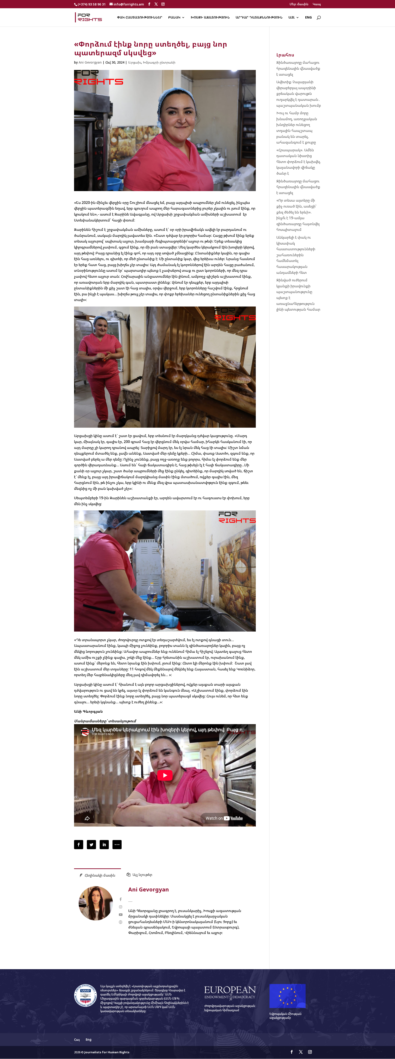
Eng (308, 17)
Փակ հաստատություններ (139, 17)
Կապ (317, 4)
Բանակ (174, 17)
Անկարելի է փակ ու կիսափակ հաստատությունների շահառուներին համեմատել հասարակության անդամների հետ (295, 255)
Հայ (77, 1039)
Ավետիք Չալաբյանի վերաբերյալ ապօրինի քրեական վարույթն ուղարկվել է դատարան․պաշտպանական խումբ (298, 93)
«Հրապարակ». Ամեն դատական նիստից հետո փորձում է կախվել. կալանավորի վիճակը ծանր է (298, 161)
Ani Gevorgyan (90, 62)
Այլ (291, 17)
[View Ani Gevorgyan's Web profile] (120, 922)
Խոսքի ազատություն (210, 17)
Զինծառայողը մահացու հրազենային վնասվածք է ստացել (298, 68)
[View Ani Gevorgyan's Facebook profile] (120, 899)
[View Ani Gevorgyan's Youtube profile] (120, 915)
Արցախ (134, 62)
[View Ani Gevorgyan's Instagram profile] (120, 907)
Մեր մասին (299, 4)
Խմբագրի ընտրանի (159, 62)
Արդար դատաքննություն (259, 17)
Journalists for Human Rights (106, 1052)
